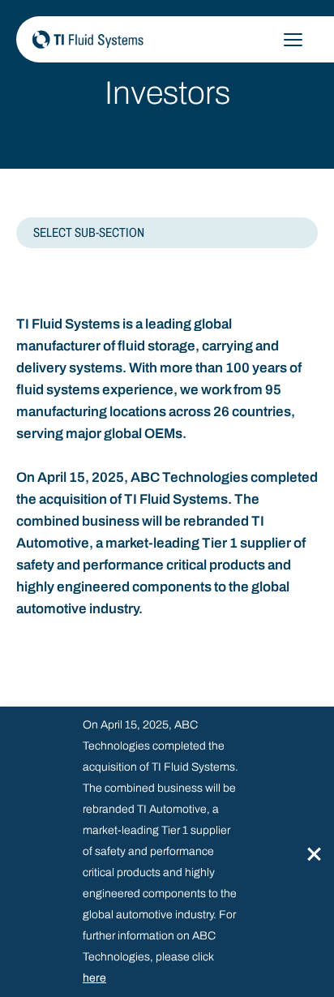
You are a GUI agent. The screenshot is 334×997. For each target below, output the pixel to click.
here (94, 978)
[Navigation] (293, 39)
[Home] (158, 39)
